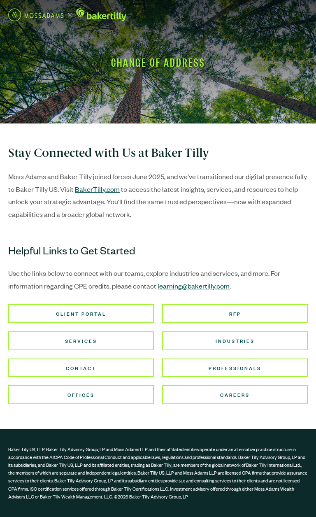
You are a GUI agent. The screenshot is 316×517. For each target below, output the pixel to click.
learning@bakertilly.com (194, 285)
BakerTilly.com (97, 188)
